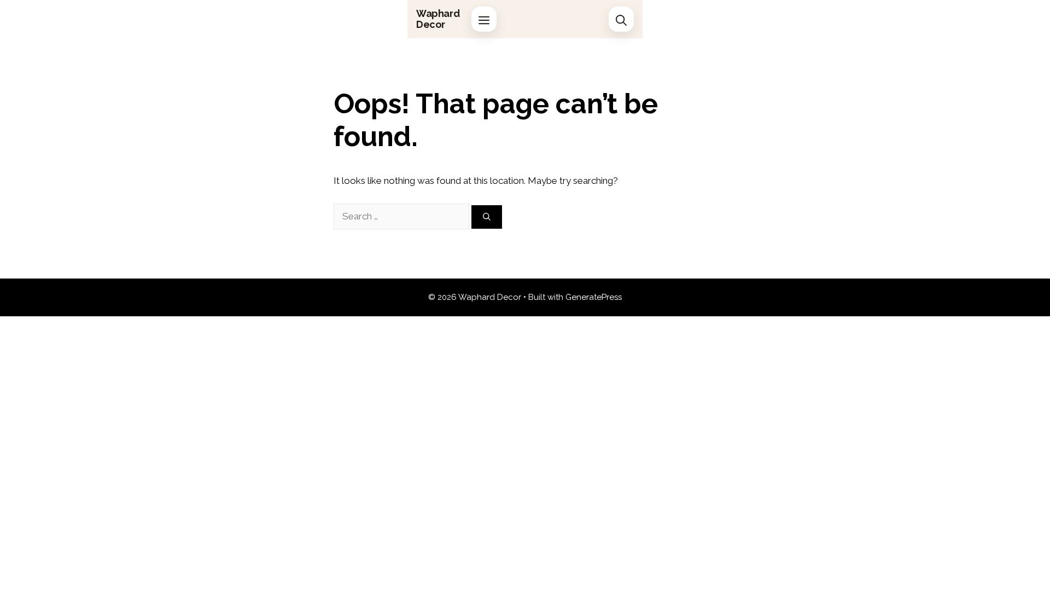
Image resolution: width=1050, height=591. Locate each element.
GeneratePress (593, 297)
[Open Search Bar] (621, 19)
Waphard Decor (437, 19)
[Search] (486, 217)
